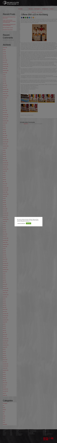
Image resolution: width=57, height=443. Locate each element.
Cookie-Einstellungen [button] (21, 223)
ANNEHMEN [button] (28, 223)
